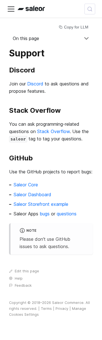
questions (66, 214)
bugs (45, 214)
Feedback (23, 285)
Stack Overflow (53, 131)
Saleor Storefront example (41, 204)
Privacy (62, 308)
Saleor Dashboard (32, 194)
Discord (35, 84)
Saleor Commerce (68, 303)
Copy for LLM (76, 27)
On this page (26, 38)
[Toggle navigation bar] (11, 9)
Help (19, 278)
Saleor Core (26, 184)
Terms (46, 308)
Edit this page (27, 271)
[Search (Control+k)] (89, 9)
